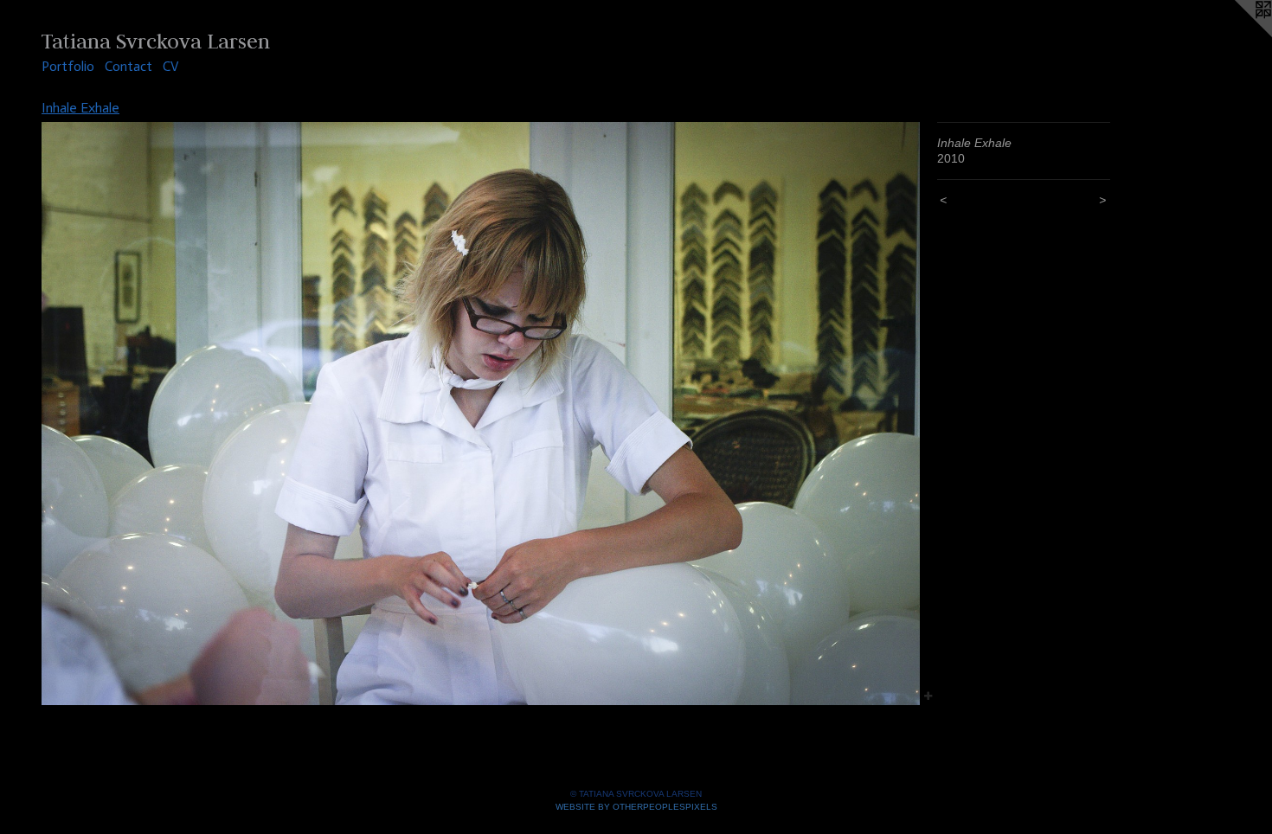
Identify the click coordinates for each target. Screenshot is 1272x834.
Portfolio (68, 66)
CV (171, 66)
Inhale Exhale (80, 107)
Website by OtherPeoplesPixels (636, 807)
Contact (128, 66)
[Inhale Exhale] (481, 414)
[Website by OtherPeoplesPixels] (1237, 34)
